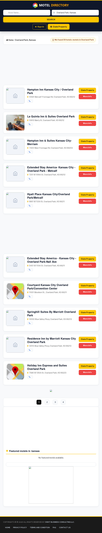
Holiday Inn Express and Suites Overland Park (47, 367)
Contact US (65, 527)
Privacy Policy (20, 527)
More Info (87, 96)
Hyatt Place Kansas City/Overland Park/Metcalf (48, 195)
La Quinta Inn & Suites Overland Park (51, 116)
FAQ (54, 527)
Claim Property (60, 27)
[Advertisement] (51, 66)
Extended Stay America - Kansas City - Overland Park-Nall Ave (51, 260)
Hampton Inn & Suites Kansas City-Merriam (49, 142)
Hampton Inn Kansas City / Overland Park (50, 91)
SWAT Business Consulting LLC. (59, 522)
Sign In (40, 27)
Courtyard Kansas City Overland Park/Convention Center (47, 286)
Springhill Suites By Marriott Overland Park (51, 313)
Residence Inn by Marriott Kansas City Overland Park (51, 340)
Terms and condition (40, 527)
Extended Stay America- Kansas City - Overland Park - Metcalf (51, 169)
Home (10, 40)
